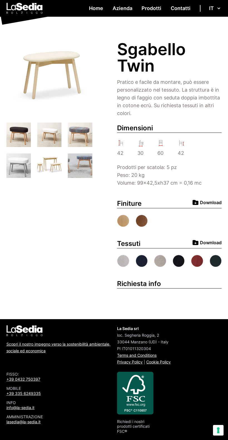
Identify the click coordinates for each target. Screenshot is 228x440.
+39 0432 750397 (23, 379)
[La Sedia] (24, 8)
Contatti (180, 8)
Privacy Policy (130, 362)
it (211, 8)
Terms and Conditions (137, 355)
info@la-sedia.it (20, 407)
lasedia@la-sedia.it (23, 421)
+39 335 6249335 (23, 393)
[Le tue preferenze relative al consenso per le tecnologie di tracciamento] (218, 430)
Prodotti (151, 8)
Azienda (122, 8)
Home (96, 8)
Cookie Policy (158, 362)
